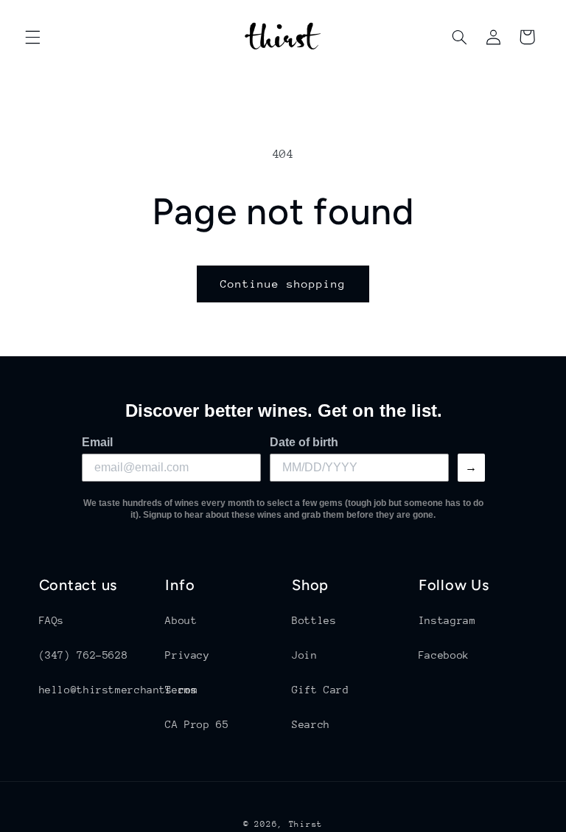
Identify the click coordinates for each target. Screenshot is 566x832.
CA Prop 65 (196, 724)
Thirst (306, 824)
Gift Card (320, 690)
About (181, 620)
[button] (32, 37)
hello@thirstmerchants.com (118, 690)
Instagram (447, 620)
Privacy (187, 655)
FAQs (52, 620)
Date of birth (304, 442)
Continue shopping (283, 283)
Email (97, 442)
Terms (181, 690)
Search (311, 724)
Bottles (314, 620)
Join (305, 655)
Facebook (444, 655)
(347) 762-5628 (83, 655)
